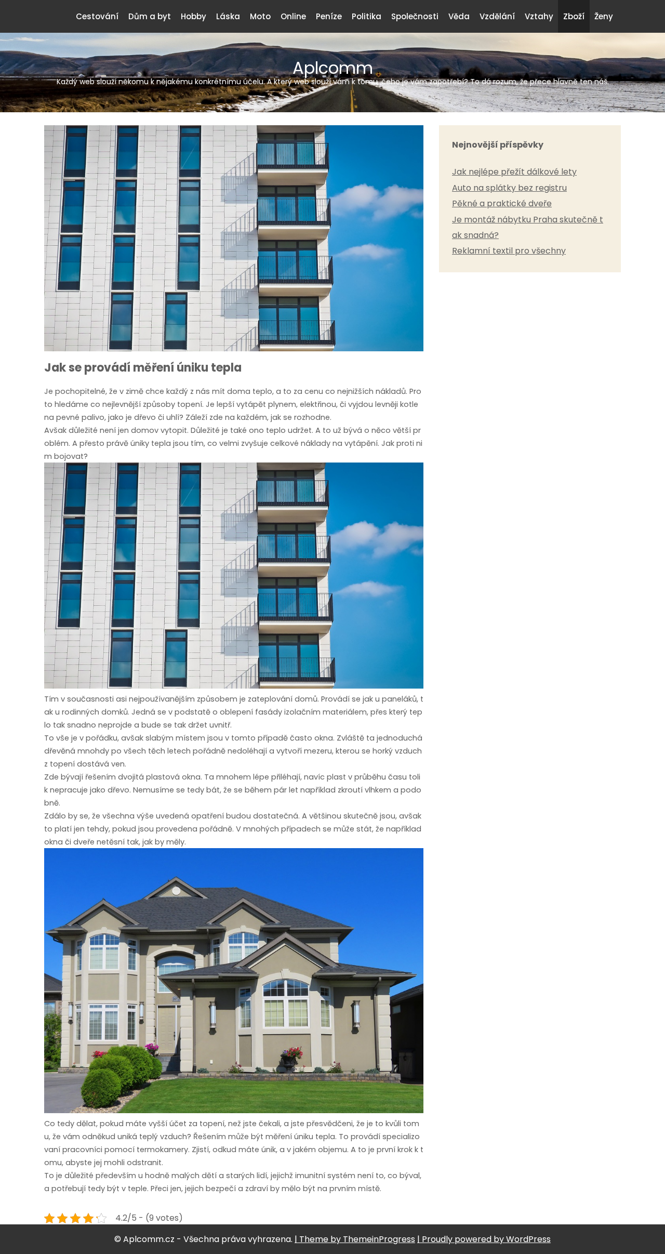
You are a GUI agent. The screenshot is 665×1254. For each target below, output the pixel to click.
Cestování (97, 16)
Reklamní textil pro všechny (509, 251)
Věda (459, 16)
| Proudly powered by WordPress (484, 1239)
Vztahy (539, 16)
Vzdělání (497, 16)
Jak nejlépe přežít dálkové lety (514, 172)
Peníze (329, 16)
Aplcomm (333, 71)
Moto (260, 16)
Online (293, 16)
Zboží (573, 16)
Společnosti (414, 16)
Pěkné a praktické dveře (502, 203)
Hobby (193, 16)
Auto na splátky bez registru (509, 188)
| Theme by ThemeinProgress (355, 1239)
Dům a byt (149, 16)
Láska (228, 16)
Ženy (603, 16)
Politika (366, 16)
